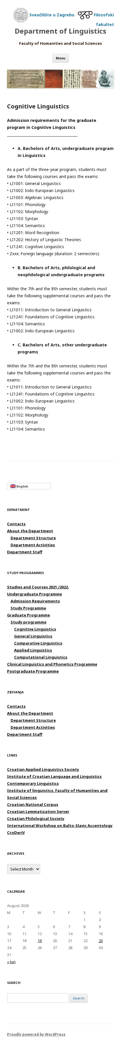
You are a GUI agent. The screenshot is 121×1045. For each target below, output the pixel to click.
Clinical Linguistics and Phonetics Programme (52, 664)
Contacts (16, 523)
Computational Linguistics (40, 657)
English (22, 486)
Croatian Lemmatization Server (38, 811)
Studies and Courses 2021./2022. (38, 587)
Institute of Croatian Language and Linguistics (54, 776)
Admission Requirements (35, 601)
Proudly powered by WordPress (36, 1034)
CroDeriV (16, 832)
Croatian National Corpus (32, 804)
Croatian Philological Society (35, 818)
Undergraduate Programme (34, 594)
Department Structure (33, 537)
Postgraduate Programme (33, 671)
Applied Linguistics (33, 650)
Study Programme (28, 608)
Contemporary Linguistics (33, 783)
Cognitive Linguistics (35, 629)
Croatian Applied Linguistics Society (43, 769)
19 (40, 940)
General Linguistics (33, 636)
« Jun (11, 961)
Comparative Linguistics (38, 643)
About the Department (30, 530)
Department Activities (33, 544)
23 (101, 940)
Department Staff (24, 552)
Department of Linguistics (60, 31)
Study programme (28, 622)
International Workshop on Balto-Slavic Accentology (59, 825)
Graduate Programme (28, 615)
